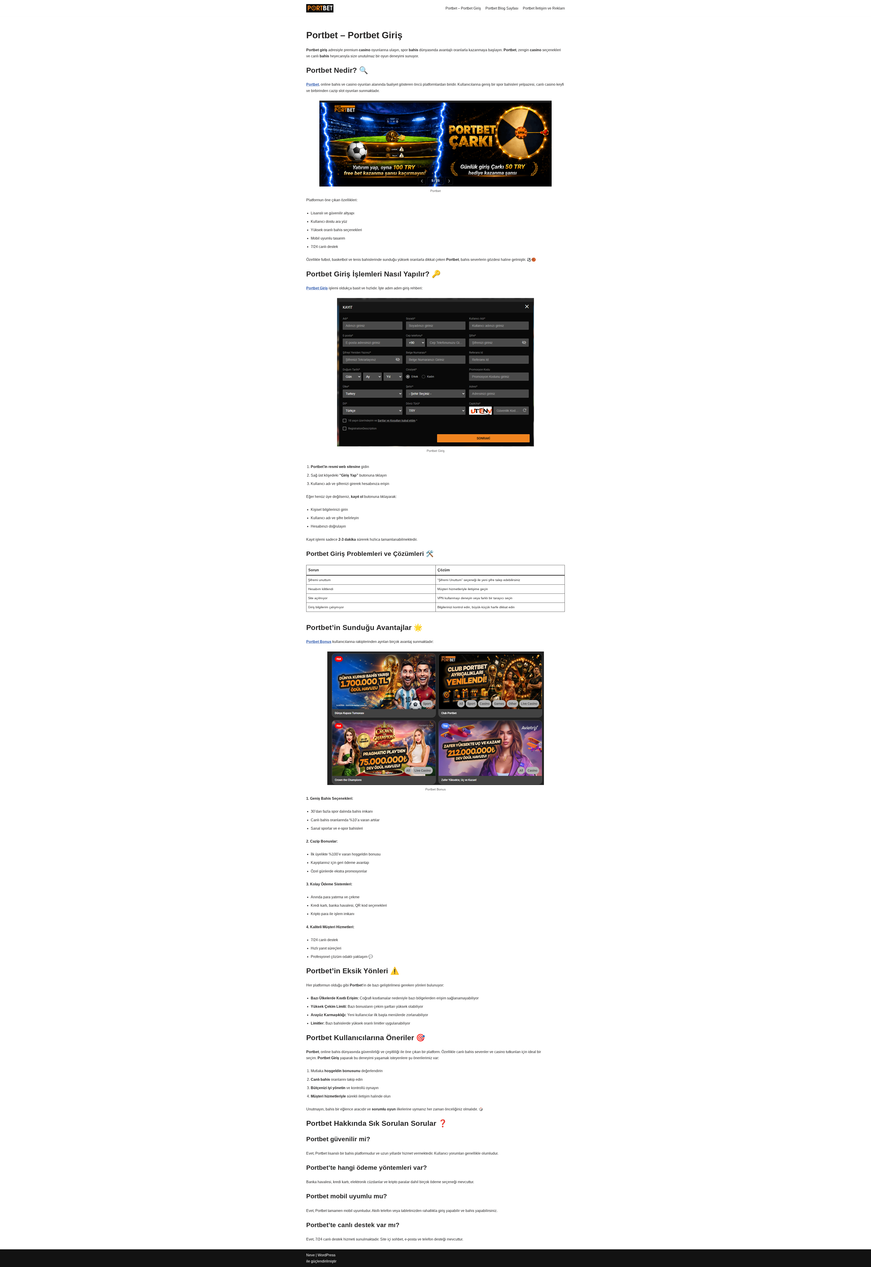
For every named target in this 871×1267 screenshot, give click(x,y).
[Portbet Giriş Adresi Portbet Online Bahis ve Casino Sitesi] (319, 8)
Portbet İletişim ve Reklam (544, 8)
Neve (310, 1255)
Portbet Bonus (318, 642)
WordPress (326, 1255)
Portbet (312, 84)
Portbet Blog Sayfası (501, 8)
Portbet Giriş (317, 288)
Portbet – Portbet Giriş (463, 8)
